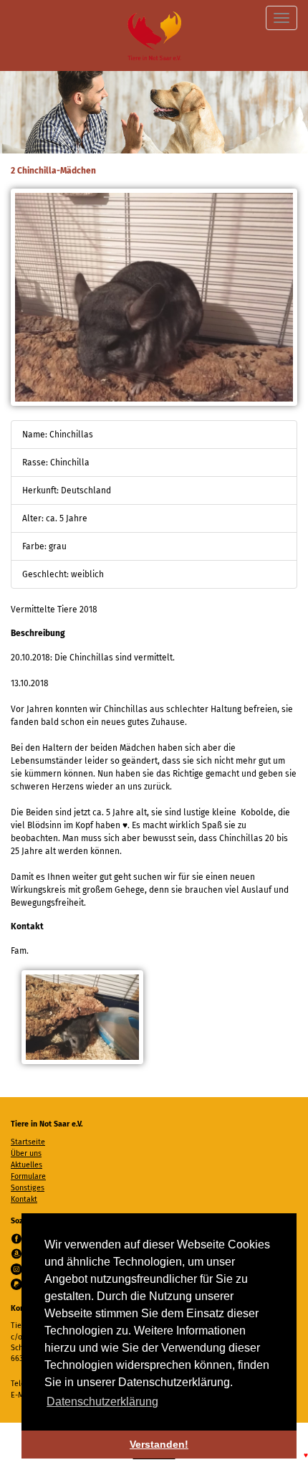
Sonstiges (27, 1187)
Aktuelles (26, 1165)
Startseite (28, 1142)
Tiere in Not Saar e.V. (154, 35)
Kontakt (24, 1199)
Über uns (26, 1153)
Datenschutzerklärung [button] (102, 1401)
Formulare (28, 1176)
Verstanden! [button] (159, 1444)
